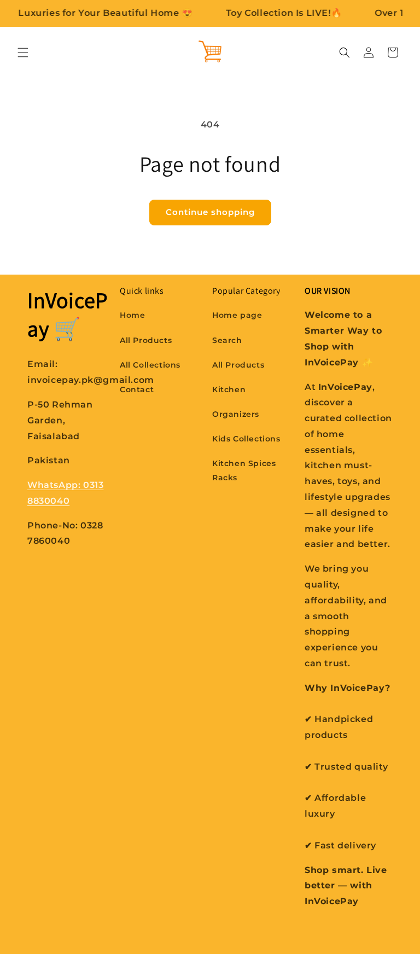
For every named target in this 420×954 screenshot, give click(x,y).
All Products (146, 340)
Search (227, 340)
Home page (237, 315)
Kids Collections (246, 439)
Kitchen (229, 389)
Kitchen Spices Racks (244, 470)
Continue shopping (210, 212)
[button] (23, 52)
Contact (137, 389)
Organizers (235, 414)
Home (132, 315)
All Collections (150, 365)
